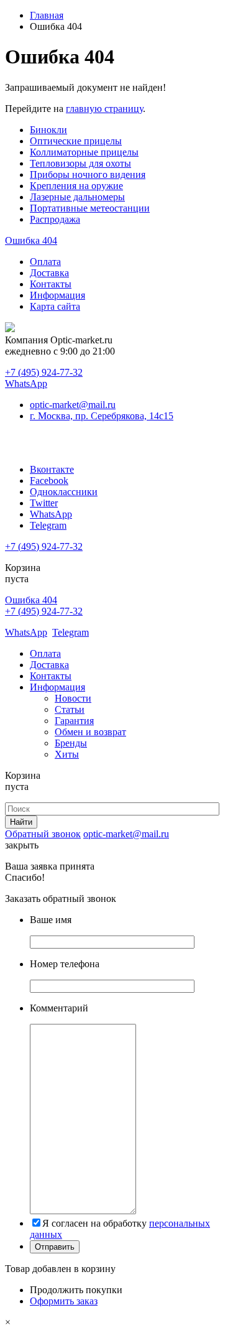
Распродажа (55, 219)
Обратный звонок (43, 834)
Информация (57, 295)
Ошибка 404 (31, 240)
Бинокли (48, 129)
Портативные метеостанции (90, 208)
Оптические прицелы (76, 141)
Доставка (49, 272)
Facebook (49, 480)
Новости (73, 698)
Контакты (50, 284)
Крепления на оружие (76, 185)
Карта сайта (55, 306)
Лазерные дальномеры (77, 197)
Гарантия (74, 720)
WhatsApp (26, 383)
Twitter (44, 503)
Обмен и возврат (90, 732)
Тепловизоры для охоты (80, 163)
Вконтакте (52, 469)
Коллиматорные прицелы (84, 152)
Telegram (48, 525)
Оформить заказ (64, 1301)
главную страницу (104, 108)
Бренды (71, 743)
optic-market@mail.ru (73, 404)
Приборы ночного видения (87, 174)
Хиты (67, 754)
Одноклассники (64, 491)
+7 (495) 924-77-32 (44, 372)
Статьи (70, 709)
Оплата (45, 261)
